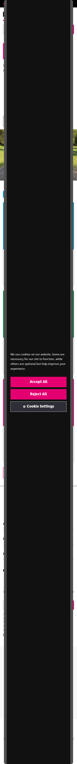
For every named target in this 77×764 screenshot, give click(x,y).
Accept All (38, 381)
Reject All (38, 394)
